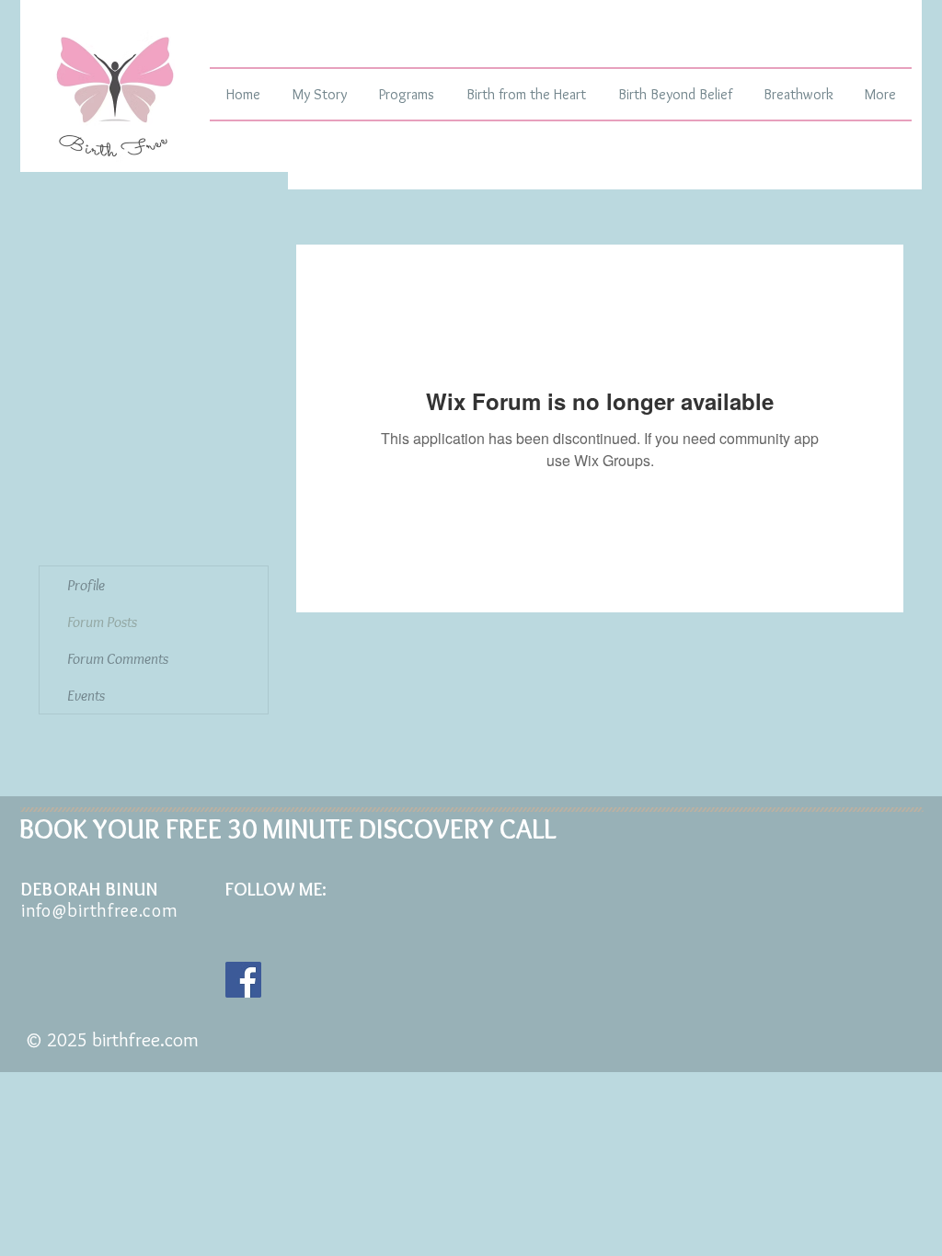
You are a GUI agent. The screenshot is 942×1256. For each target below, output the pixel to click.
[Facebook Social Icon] (243, 980)
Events (86, 695)
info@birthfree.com (99, 910)
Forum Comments (117, 658)
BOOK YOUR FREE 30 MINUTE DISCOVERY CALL (288, 829)
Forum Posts (102, 621)
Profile (86, 585)
